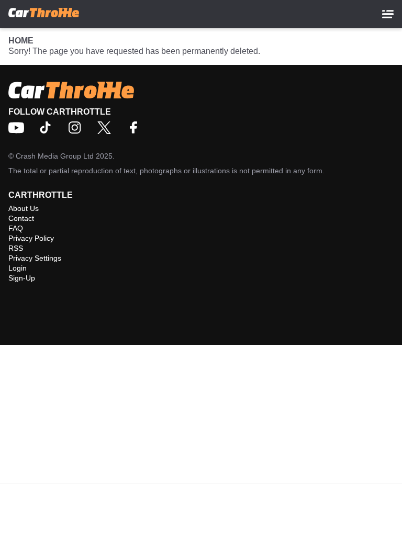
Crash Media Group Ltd (55, 156)
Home (21, 40)
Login (17, 268)
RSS (15, 248)
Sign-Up (21, 278)
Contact (21, 218)
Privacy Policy (31, 238)
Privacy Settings (34, 258)
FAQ (15, 228)
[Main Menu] (388, 14)
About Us (23, 208)
